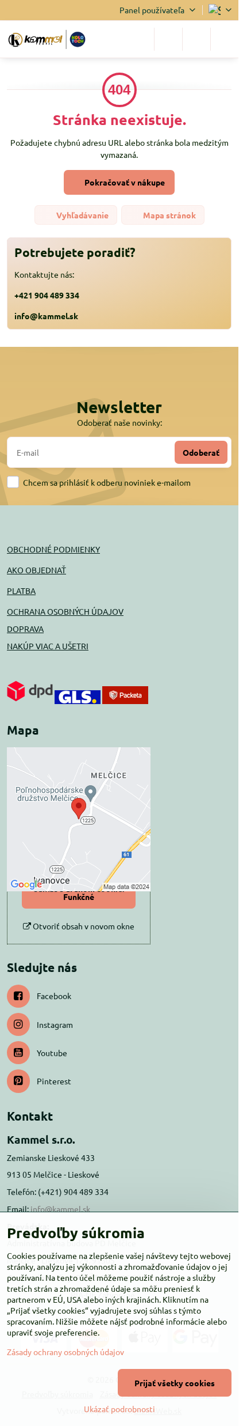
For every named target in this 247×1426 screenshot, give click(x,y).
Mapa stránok (168, 215)
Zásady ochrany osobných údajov (65, 1351)
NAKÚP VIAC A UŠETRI (47, 646)
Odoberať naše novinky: (119, 422)
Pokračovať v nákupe (124, 182)
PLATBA (21, 590)
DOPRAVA (25, 628)
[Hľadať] (168, 39)
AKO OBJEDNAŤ (36, 570)
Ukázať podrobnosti (119, 1409)
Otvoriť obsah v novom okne (82, 926)
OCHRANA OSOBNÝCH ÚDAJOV (65, 611)
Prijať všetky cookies (174, 1383)
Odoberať (201, 452)
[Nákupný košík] (196, 39)
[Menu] (224, 39)
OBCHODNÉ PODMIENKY (53, 549)
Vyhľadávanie (82, 215)
